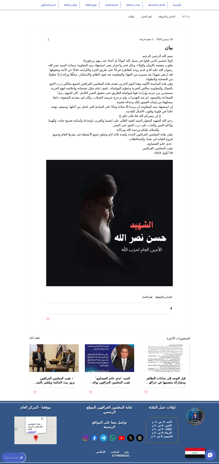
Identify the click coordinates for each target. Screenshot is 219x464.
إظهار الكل (34, 337)
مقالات (131, 16)
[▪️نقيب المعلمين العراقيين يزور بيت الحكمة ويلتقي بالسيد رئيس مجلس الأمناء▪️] (54, 358)
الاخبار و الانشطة (166, 16)
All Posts (186, 16)
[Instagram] (85, 437)
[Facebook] (94, 437)
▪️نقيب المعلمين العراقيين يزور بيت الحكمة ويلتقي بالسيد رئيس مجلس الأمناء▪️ (55, 380)
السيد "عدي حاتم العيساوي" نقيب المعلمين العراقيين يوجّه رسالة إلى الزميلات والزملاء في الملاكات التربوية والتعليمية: (109, 380)
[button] (69, 5)
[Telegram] (103, 437)
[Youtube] (121, 437)
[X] (130, 437)
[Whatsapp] (112, 437)
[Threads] (139, 437)
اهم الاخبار (146, 16)
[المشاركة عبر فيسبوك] (171, 308)
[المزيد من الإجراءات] (48, 39)
